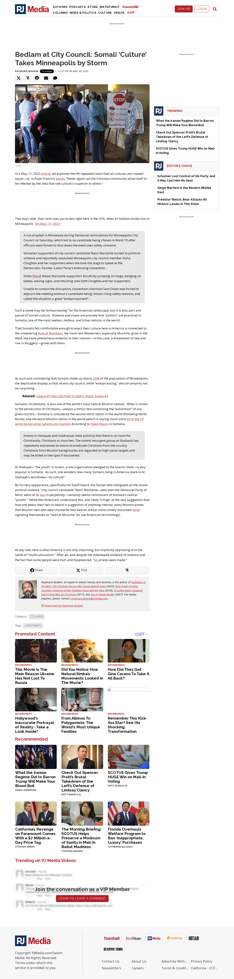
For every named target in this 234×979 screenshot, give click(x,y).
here (37, 276)
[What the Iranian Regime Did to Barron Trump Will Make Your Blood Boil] (36, 756)
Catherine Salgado (120, 847)
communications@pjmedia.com (89, 598)
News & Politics (83, 12)
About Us (139, 961)
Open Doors (99, 424)
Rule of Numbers (50, 333)
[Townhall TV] (131, 6)
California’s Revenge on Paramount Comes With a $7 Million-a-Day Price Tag (35, 836)
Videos (119, 12)
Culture (105, 12)
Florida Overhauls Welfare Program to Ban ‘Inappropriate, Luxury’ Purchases (127, 836)
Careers (138, 968)
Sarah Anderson (25, 790)
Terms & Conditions (175, 968)
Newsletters (111, 968)
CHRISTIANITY (32, 625)
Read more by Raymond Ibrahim (64, 605)
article (45, 173)
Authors (60, 7)
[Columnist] (29, 589)
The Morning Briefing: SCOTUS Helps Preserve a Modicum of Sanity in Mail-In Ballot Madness (81, 838)
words (60, 178)
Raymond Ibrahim (26, 71)
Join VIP (183, 9)
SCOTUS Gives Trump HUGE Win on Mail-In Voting (128, 777)
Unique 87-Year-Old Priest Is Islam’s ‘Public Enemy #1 (72, 396)
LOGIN (202, 9)
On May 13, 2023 (47, 224)
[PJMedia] (32, 8)
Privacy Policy (201, 961)
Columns (60, 12)
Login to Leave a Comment (82, 898)
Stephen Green (25, 847)
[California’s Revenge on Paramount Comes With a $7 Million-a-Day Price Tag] (36, 813)
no (96, 560)
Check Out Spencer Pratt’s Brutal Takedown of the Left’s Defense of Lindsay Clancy (79, 781)
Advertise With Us (175, 961)
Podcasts (77, 7)
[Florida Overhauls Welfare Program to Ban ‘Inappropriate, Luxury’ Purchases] (128, 813)
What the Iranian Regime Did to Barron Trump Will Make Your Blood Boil (35, 779)
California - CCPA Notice (205, 968)
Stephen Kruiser (72, 851)
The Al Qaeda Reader (103, 594)
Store (93, 7)
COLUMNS (36, 616)
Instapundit (110, 7)
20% (96, 378)
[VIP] (130, 12)
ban (42, 495)
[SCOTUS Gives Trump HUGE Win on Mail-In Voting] (128, 756)
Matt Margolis (71, 794)
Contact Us (110, 961)
